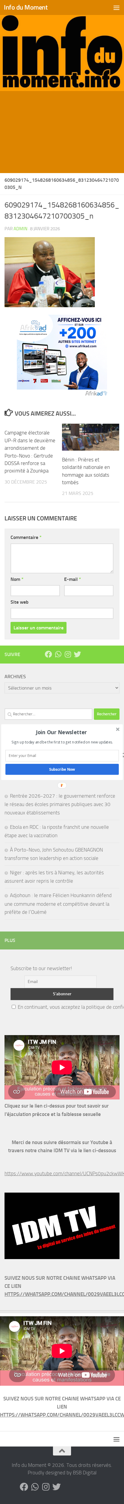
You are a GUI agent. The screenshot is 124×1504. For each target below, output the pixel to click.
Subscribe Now (62, 769)
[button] (61, 732)
